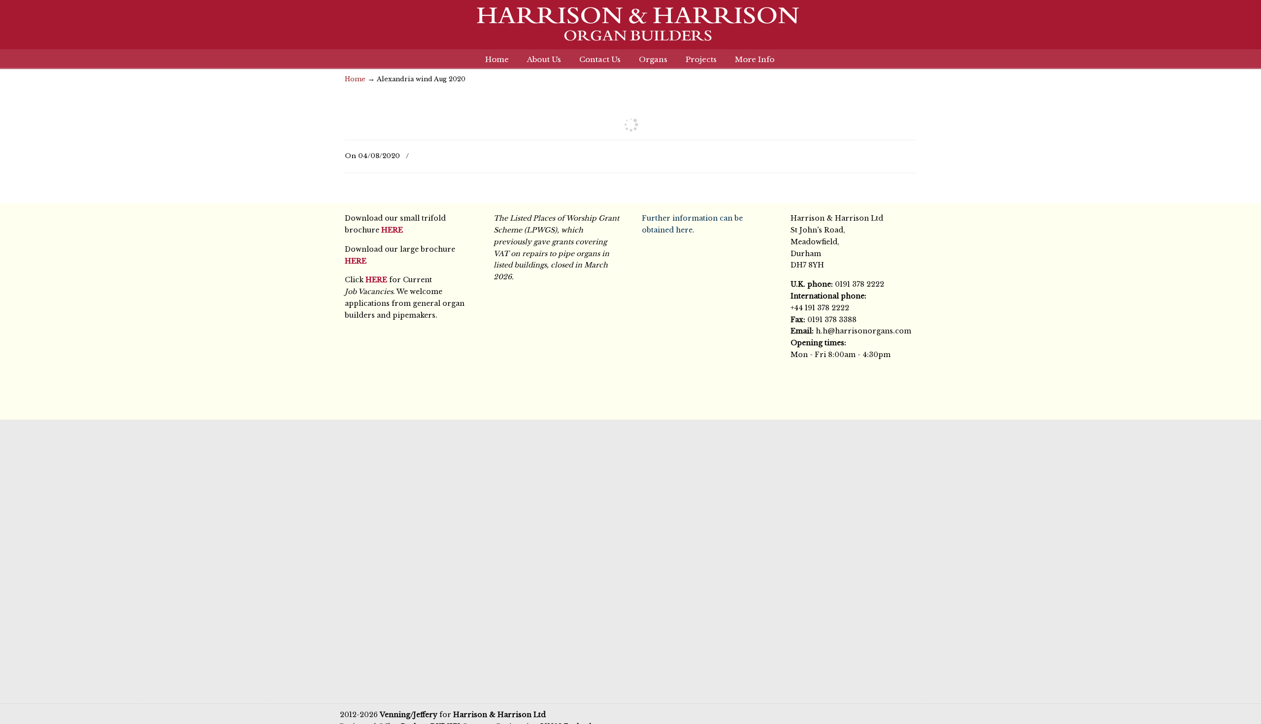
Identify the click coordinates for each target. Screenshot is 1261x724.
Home (355, 79)
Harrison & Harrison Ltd (630, 29)
